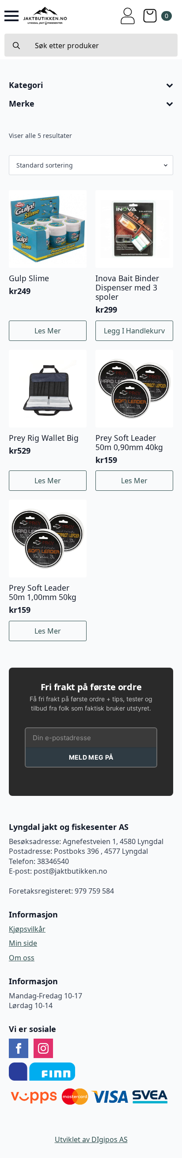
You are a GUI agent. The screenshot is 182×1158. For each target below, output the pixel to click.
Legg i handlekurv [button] (134, 331)
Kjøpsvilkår (27, 929)
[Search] (16, 45)
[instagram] (43, 1048)
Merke (21, 104)
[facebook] (18, 1048)
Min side (23, 943)
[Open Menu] (11, 16)
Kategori (26, 85)
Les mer (47, 331)
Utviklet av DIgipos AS (91, 1139)
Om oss (21, 958)
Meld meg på (91, 757)
